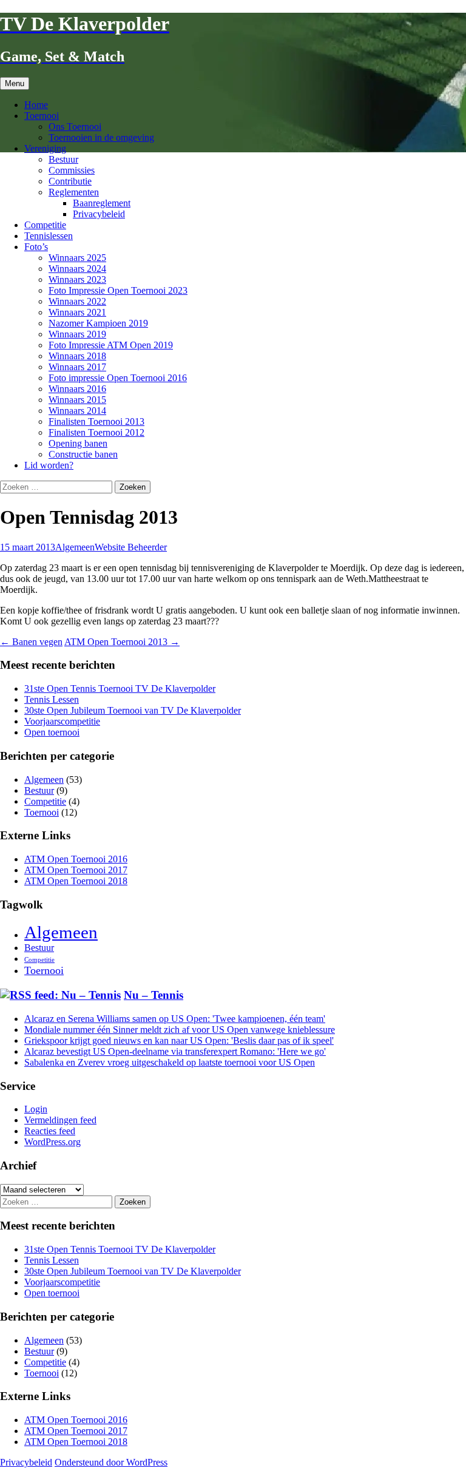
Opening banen (78, 443)
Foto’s (36, 247)
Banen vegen (31, 642)
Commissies (72, 170)
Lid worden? (48, 465)
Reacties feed (49, 1131)
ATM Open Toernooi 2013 (122, 642)
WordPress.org (52, 1142)
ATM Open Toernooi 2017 (75, 870)
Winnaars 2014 (77, 410)
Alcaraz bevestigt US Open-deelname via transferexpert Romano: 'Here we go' (175, 1051)
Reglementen (74, 192)
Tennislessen (48, 236)
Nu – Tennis (153, 995)
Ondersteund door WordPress (111, 1462)
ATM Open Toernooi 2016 (75, 859)
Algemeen (75, 547)
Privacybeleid (99, 214)
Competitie (45, 225)
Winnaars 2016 (77, 389)
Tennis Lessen (51, 699)
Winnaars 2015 (77, 399)
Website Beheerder (131, 547)
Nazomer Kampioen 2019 (98, 323)
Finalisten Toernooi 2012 (96, 432)
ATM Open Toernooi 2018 (75, 881)
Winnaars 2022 (77, 301)
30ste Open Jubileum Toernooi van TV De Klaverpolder (132, 710)
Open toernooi (51, 732)
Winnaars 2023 (77, 279)
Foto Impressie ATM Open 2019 (111, 345)
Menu (14, 83)
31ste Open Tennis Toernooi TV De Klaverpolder (119, 688)
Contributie (70, 181)
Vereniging (45, 148)
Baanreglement (101, 203)
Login (35, 1109)
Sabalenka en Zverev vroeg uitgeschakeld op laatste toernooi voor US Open (169, 1062)
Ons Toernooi (75, 126)
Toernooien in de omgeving (101, 137)
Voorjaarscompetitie (62, 721)
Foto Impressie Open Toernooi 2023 (118, 290)
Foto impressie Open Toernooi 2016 (118, 378)
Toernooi (41, 115)
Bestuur (63, 159)
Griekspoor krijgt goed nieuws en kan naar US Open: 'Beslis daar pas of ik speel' (179, 1040)
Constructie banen (83, 454)
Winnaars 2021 (77, 312)
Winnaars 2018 (77, 356)
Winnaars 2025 (77, 257)
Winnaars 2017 (77, 367)
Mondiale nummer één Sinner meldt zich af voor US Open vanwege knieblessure (179, 1029)
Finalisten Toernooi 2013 (96, 421)
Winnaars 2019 (77, 334)
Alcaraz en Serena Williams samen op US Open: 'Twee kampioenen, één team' (174, 1018)
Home (36, 105)
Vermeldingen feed (60, 1120)
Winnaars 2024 (77, 268)
